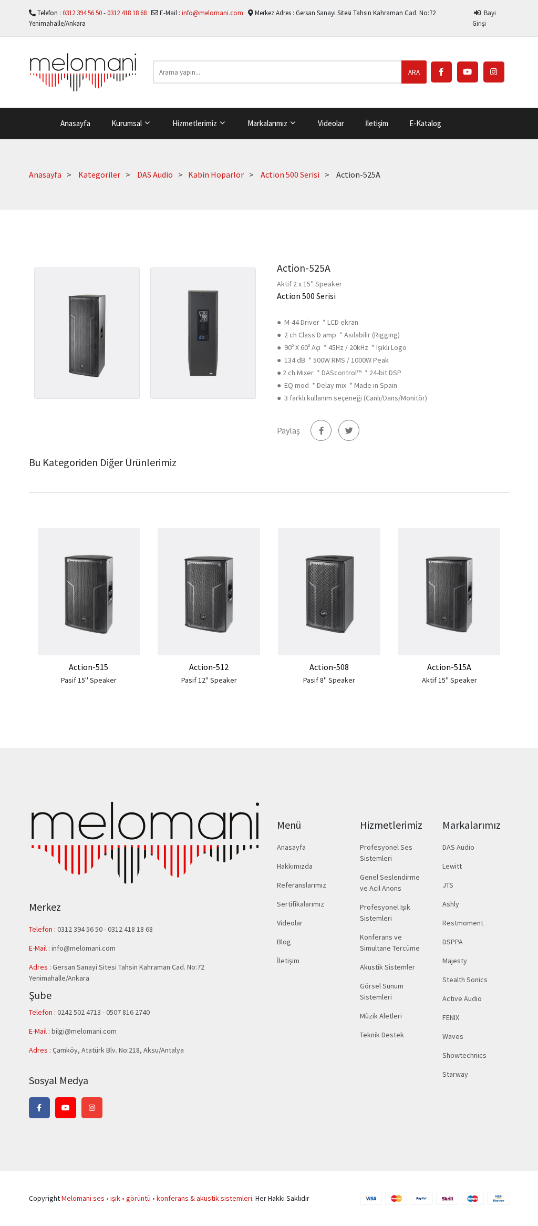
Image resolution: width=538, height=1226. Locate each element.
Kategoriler (99, 174)
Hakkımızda (295, 866)
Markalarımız (268, 123)
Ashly (450, 904)
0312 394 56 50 (83, 12)
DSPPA (452, 941)
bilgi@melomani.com (84, 1031)
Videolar (331, 123)
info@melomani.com (212, 12)
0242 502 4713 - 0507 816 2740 (103, 1012)
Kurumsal (127, 123)
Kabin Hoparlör (216, 174)
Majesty (454, 960)
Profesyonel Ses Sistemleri (386, 852)
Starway (455, 1074)
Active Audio (462, 998)
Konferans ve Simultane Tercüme (390, 942)
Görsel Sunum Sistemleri (382, 991)
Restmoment (462, 923)
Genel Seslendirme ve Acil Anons (390, 882)
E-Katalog (425, 123)
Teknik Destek (382, 1034)
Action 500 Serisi (290, 174)
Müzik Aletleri (381, 1016)
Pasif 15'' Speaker (89, 680)
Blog (284, 941)
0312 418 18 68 (127, 12)
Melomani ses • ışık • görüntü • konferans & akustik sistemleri (156, 1198)
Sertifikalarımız (300, 904)
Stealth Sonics (465, 979)
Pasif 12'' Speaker (209, 680)
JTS (447, 885)
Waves (452, 1036)
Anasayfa (75, 123)
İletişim (376, 123)
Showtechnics (464, 1055)
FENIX (450, 1017)
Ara (414, 72)
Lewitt (452, 866)
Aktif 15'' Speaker (449, 680)
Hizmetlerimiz (195, 123)
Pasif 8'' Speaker (329, 680)
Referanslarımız (301, 885)
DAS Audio (155, 174)
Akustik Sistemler (387, 967)
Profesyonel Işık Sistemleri (385, 912)
